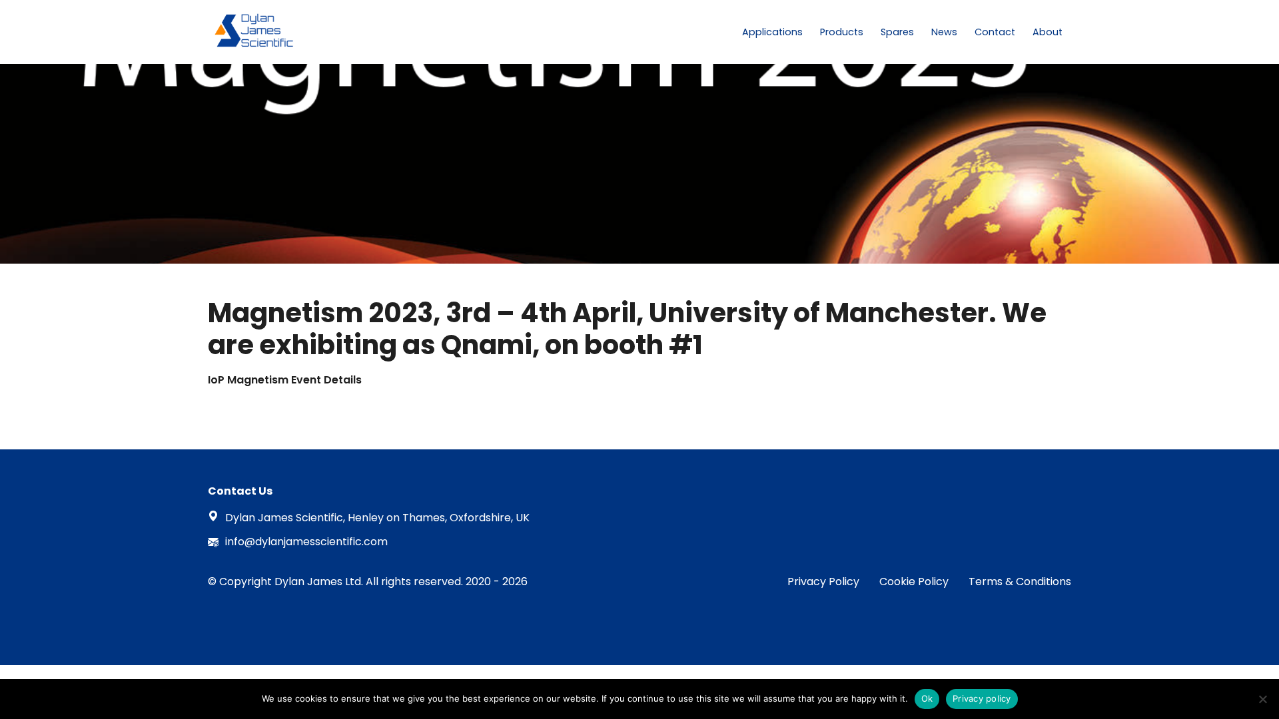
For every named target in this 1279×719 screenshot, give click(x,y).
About (1048, 32)
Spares (897, 32)
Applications (772, 32)
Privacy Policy (823, 581)
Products (841, 32)
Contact (995, 32)
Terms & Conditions (1020, 581)
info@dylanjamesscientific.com (306, 541)
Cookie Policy (914, 581)
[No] (1262, 699)
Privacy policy (982, 698)
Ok (927, 698)
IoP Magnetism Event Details (285, 379)
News (944, 32)
